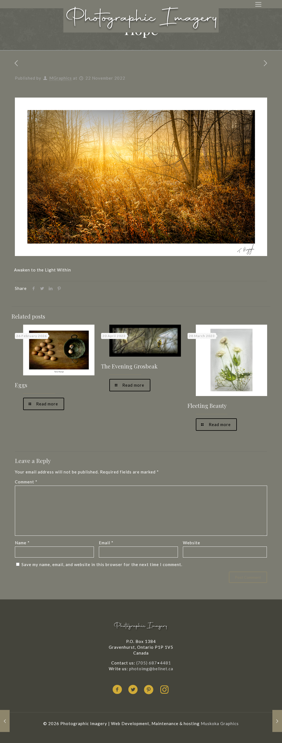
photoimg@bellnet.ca (151, 668)
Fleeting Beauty (207, 405)
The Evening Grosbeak (129, 366)
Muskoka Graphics (220, 723)
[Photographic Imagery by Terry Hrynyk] (141, 18)
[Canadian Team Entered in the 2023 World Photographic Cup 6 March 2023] (277, 721)
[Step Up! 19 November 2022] (5, 721)
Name (22, 542)
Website (191, 542)
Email (106, 542)
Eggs (21, 385)
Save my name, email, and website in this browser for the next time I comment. (101, 564)
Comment (26, 481)
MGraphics (60, 78)
